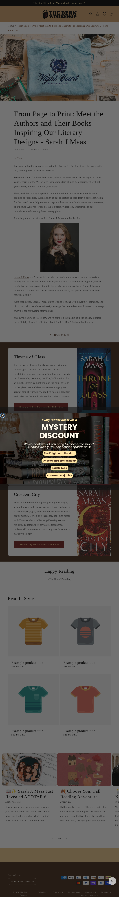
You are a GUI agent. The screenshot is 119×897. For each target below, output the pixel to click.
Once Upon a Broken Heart (59, 460)
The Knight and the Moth (59, 453)
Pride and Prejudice (59, 475)
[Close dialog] (2, 415)
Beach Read (59, 468)
